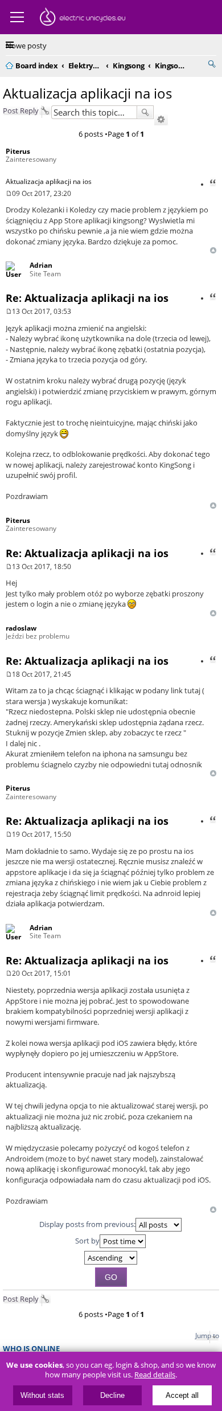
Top (213, 250)
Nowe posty (26, 45)
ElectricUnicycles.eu (82, 18)
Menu (17, 17)
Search (145, 112)
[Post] (9, 193)
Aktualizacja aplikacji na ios (87, 93)
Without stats (42, 1395)
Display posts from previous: (87, 1224)
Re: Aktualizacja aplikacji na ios (87, 298)
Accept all (182, 1395)
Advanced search (161, 119)
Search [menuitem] (211, 64)
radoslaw (21, 628)
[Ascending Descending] (111, 1258)
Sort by (87, 1241)
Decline (112, 1395)
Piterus (18, 151)
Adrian (41, 265)
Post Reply (21, 110)
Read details (154, 1375)
